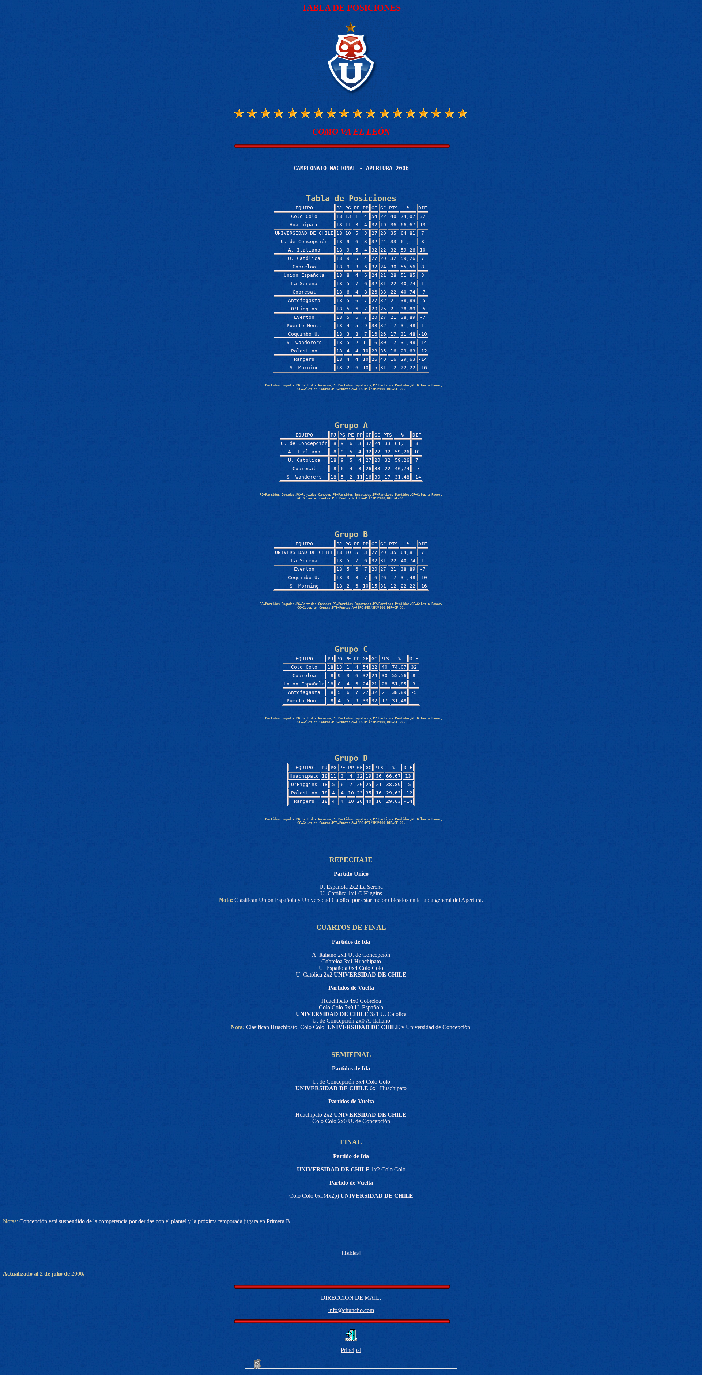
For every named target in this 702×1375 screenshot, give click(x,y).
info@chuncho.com (351, 1310)
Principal (351, 1350)
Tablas (351, 1253)
